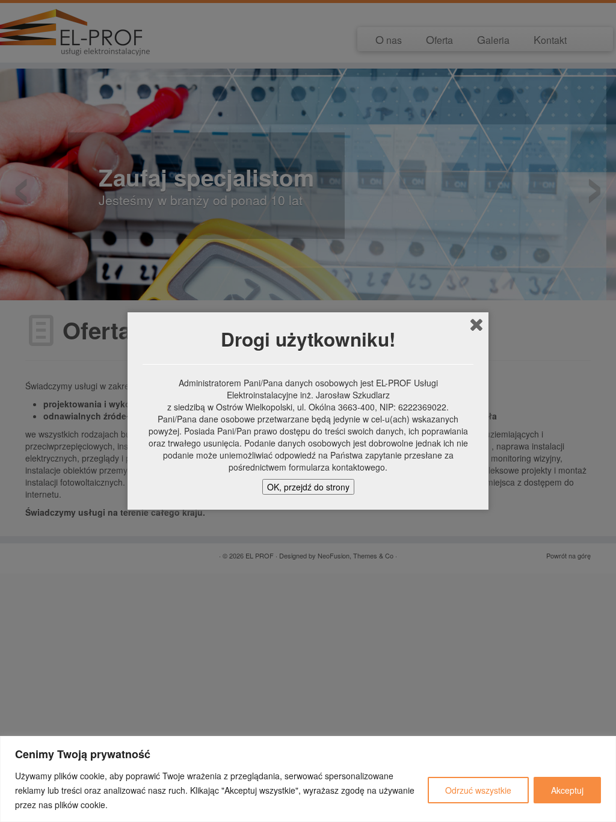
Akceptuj (567, 790)
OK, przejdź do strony (308, 487)
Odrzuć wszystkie (478, 790)
